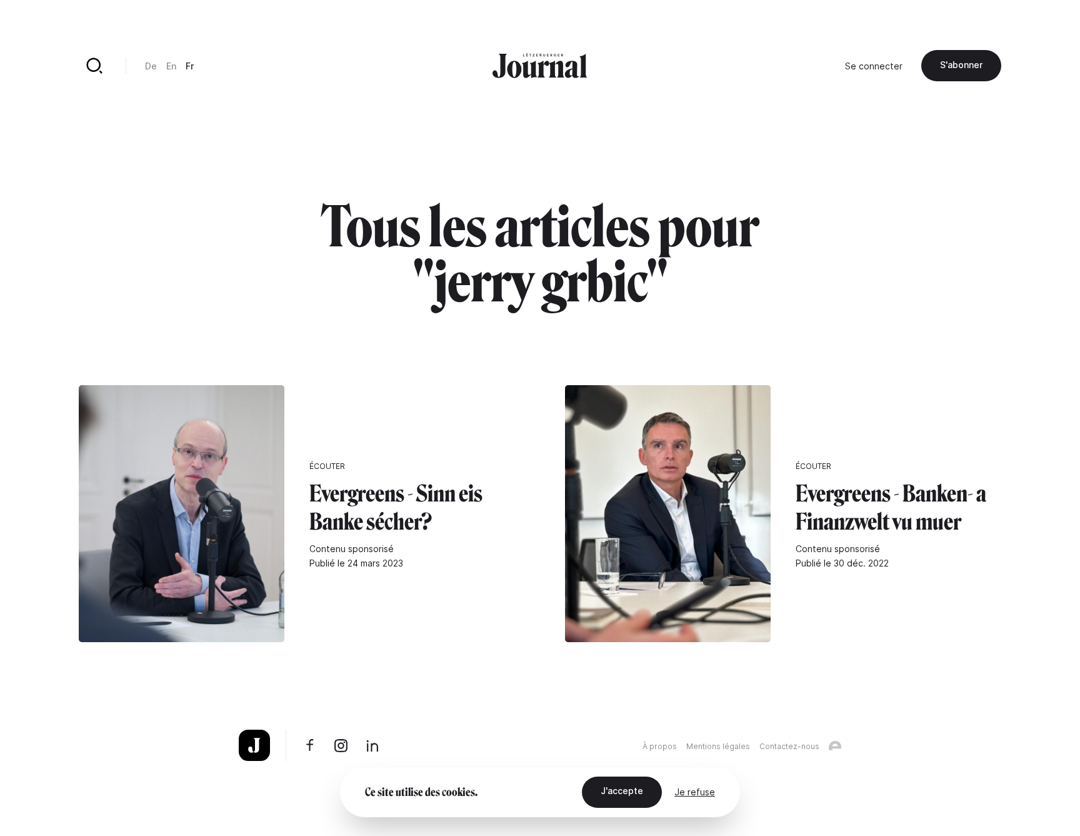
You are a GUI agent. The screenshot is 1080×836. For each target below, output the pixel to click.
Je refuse (694, 792)
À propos (659, 746)
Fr (190, 66)
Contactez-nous (789, 746)
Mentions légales (718, 746)
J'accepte (622, 790)
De (151, 66)
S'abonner (961, 64)
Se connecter (873, 66)
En (171, 66)
